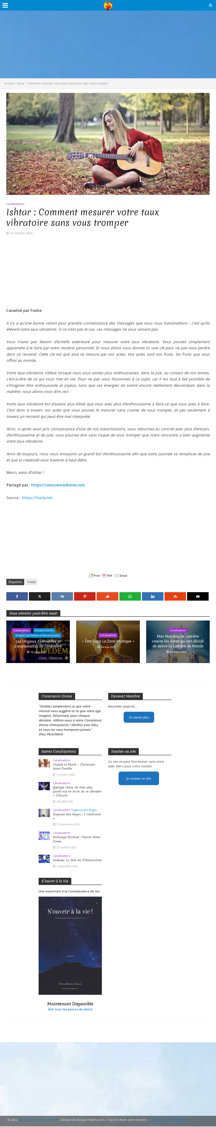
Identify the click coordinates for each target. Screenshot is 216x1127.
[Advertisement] (108, 44)
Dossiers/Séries (44, 630)
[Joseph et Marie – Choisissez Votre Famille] (44, 763)
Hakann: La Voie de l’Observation (77, 860)
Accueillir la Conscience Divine (38, 1120)
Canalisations (15, 204)
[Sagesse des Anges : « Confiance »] (44, 813)
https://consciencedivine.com (58, 484)
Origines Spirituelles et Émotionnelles (38, 635)
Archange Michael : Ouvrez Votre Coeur (76, 839)
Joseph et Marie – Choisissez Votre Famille (74, 767)
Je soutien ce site (138, 778)
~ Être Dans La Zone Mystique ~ (108, 641)
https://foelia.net (37, 497)
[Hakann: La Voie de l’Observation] (44, 858)
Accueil (9, 83)
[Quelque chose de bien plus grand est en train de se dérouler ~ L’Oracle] (44, 786)
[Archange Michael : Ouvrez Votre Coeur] (44, 835)
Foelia (31, 582)
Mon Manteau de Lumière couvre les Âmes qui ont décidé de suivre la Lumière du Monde (178, 641)
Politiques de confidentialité (168, 1120)
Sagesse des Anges (84, 810)
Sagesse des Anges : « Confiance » (77, 816)
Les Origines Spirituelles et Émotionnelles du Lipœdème (38, 644)
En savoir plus (139, 717)
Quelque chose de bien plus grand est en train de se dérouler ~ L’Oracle (77, 792)
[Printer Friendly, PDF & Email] (108, 575)
